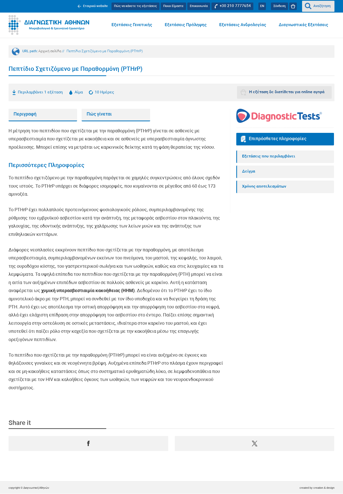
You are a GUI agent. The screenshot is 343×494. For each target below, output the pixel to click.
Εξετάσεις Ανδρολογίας (242, 25)
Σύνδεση (279, 6)
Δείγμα (248, 172)
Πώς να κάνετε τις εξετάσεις (135, 6)
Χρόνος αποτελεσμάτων (264, 187)
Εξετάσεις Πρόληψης (186, 25)
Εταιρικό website (95, 6)
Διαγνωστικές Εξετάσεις (303, 25)
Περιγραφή (25, 114)
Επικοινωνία (199, 6)
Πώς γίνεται (99, 114)
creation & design (323, 487)
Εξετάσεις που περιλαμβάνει (268, 156)
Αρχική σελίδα (49, 51)
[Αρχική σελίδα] (49, 25)
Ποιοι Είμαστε (173, 6)
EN (262, 6)
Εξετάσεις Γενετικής (131, 25)
